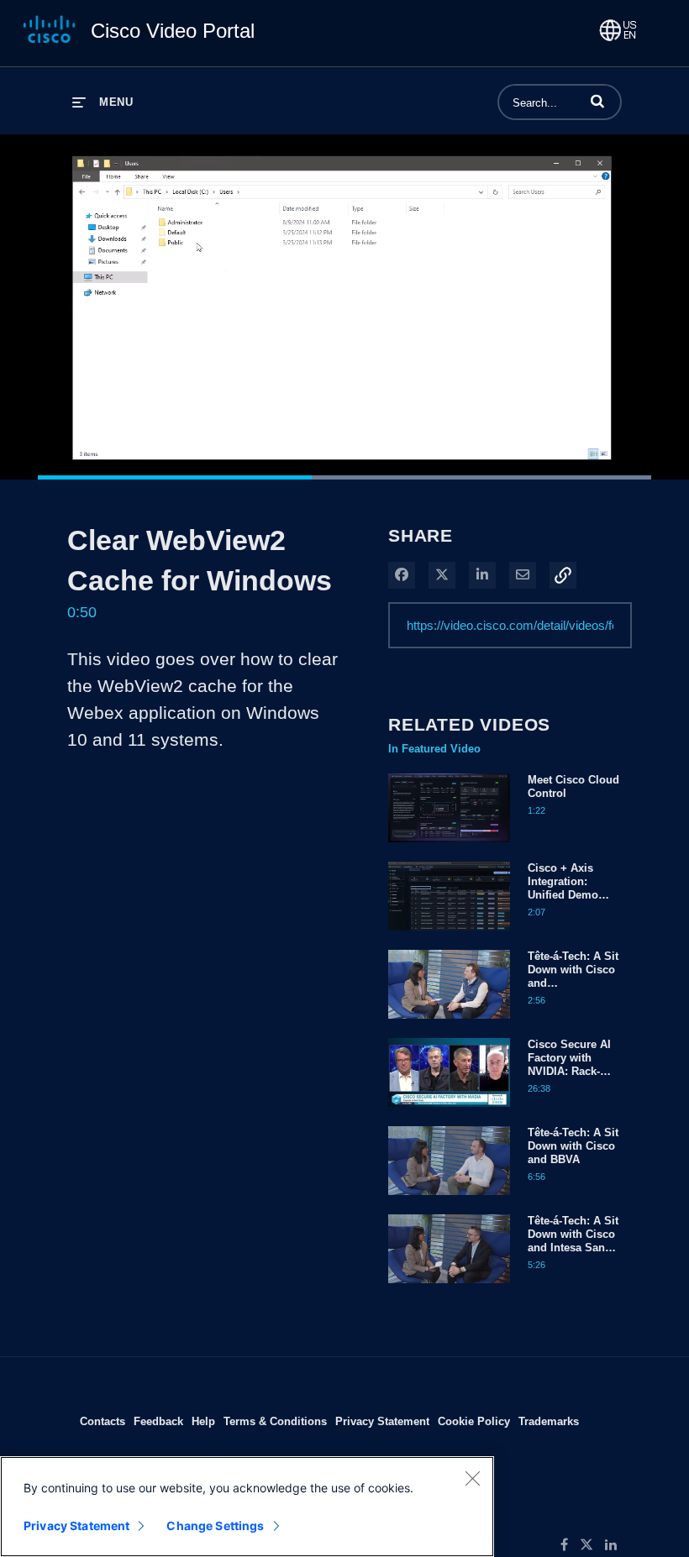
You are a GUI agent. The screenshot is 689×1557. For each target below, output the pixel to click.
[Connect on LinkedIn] (615, 1545)
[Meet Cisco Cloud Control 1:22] (449, 846)
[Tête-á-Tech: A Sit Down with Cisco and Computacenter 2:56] (449, 1023)
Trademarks (548, 1421)
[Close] (472, 1478)
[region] (247, 1506)
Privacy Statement (382, 1421)
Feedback (158, 1421)
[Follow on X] (592, 1545)
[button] (597, 101)
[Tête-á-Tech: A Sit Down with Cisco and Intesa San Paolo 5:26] (449, 1287)
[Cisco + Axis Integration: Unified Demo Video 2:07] (449, 934)
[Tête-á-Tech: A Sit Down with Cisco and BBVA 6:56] (449, 1199)
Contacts (102, 1421)
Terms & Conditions (275, 1421)
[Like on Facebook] (570, 1545)
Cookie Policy (474, 1421)
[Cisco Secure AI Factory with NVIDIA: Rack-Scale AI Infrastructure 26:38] (449, 1111)
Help (203, 1421)
